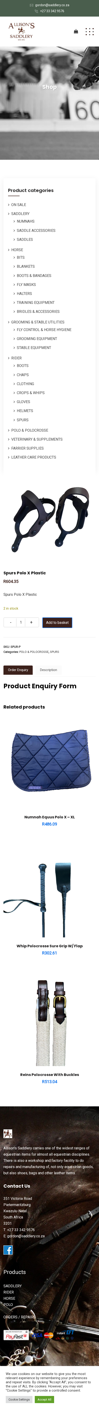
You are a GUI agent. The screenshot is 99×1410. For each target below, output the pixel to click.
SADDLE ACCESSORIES (36, 230)
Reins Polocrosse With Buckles (49, 1074)
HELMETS (25, 411)
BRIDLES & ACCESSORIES (38, 311)
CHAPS (23, 375)
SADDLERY (20, 214)
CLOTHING (25, 384)
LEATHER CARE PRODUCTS (33, 457)
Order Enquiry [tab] (18, 670)
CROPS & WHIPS (31, 393)
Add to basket (57, 622)
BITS (21, 257)
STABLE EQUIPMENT (34, 348)
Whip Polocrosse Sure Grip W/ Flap (50, 946)
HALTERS (24, 293)
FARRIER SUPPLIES (27, 448)
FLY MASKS (26, 284)
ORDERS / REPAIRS (19, 1317)
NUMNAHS (26, 221)
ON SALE (18, 205)
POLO (8, 1304)
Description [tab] (48, 670)
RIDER (16, 358)
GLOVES (23, 402)
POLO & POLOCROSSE (29, 430)
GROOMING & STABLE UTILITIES (37, 322)
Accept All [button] (44, 1399)
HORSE (17, 250)
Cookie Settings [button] (19, 1399)
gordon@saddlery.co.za (52, 5)
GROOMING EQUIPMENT (37, 339)
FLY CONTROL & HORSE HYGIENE (44, 330)
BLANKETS (26, 266)
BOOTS (23, 365)
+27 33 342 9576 (52, 11)
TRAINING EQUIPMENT (36, 302)
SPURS (23, 420)
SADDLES (25, 239)
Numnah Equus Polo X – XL (49, 817)
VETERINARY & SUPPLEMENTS (37, 439)
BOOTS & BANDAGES (34, 275)
